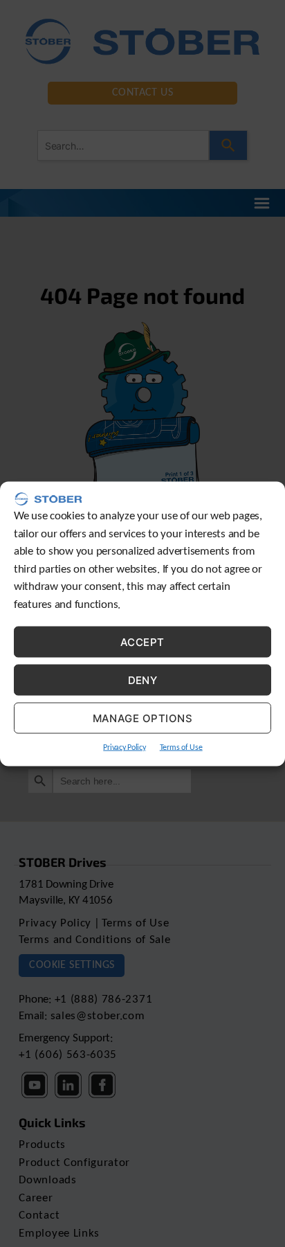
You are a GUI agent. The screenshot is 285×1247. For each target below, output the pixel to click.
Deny (143, 679)
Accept (142, 641)
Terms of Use (181, 748)
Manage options (143, 717)
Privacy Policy (124, 748)
